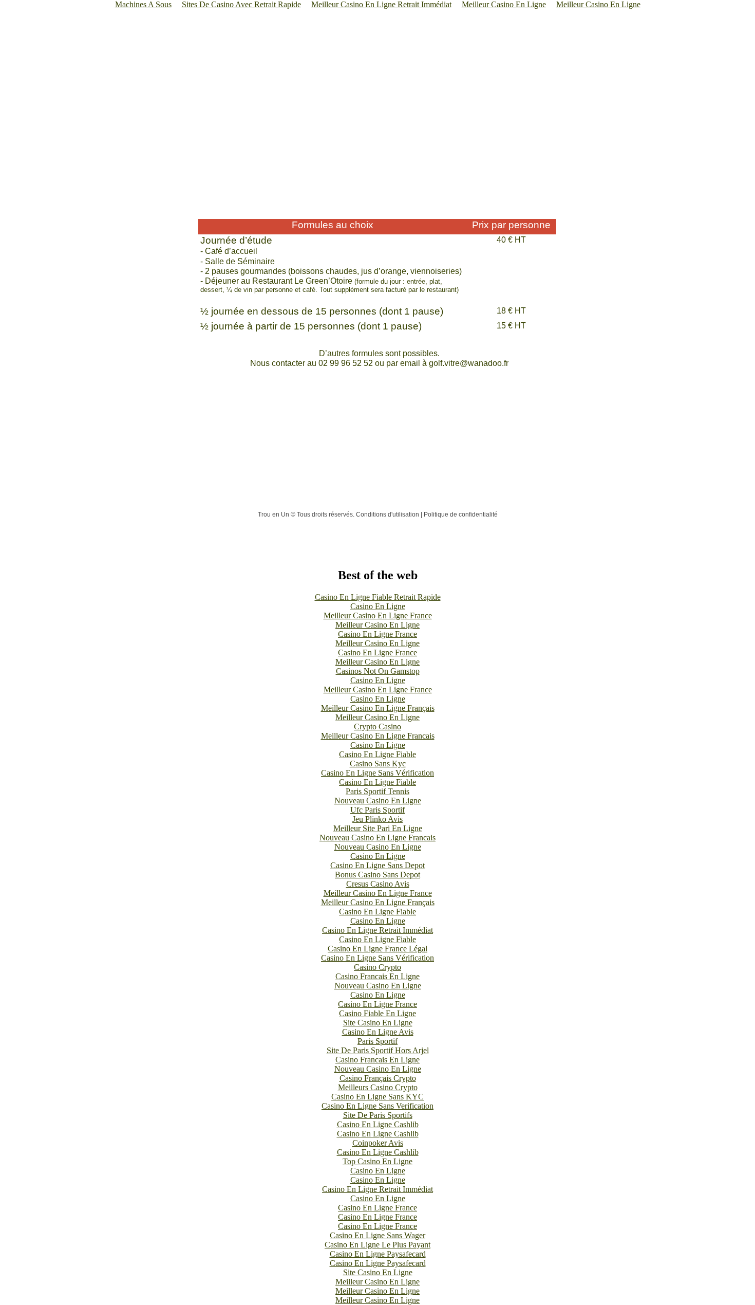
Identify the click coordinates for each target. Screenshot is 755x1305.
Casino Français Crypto (377, 1078)
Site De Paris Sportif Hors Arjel (378, 1050)
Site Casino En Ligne (377, 1022)
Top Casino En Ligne (377, 1161)
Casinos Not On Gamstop (378, 671)
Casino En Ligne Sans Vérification (377, 772)
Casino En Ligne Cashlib (378, 1124)
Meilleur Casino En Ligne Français (378, 708)
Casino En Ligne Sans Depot (377, 865)
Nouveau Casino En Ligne (377, 800)
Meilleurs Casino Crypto (378, 1087)
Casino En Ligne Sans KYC (377, 1096)
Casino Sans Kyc (378, 763)
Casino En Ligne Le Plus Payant (377, 1244)
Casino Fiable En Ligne (377, 1013)
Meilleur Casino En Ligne (377, 624)
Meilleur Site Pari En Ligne (377, 828)
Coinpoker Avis (377, 1142)
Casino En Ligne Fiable (377, 754)
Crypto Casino (377, 726)
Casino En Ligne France (377, 634)
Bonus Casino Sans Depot (377, 874)
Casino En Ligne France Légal (377, 948)
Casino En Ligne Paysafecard (378, 1253)
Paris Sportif (377, 1041)
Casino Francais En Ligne (377, 976)
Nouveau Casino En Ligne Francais (377, 837)
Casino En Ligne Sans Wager (377, 1235)
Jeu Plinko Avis (377, 819)
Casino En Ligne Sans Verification (377, 1105)
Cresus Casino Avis (377, 883)
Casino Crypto (377, 967)
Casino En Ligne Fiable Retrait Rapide (378, 597)
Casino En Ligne (377, 606)
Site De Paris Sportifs (377, 1115)
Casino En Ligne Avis (377, 1031)
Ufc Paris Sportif (377, 809)
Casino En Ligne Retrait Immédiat (377, 930)
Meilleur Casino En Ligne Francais (378, 735)
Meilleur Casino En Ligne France (378, 615)
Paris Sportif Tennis (377, 791)
